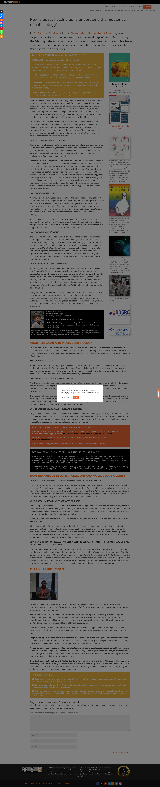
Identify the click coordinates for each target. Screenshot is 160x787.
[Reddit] (1, 20)
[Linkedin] (1, 25)
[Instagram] (1, 22)
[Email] (1, 34)
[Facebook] (1, 17)
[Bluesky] (1, 14)
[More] (1, 36)
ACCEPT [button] (76, 397)
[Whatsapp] (1, 31)
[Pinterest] (1, 28)
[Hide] (0, 40)
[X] (1, 11)
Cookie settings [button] (66, 397)
